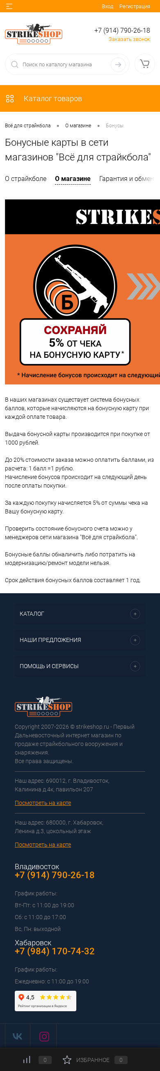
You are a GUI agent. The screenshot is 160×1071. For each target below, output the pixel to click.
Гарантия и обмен (126, 179)
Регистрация (134, 6)
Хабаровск (33, 942)
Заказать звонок (129, 39)
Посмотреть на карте (43, 803)
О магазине (73, 179)
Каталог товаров (52, 98)
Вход (107, 6)
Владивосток (37, 866)
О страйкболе (25, 179)
